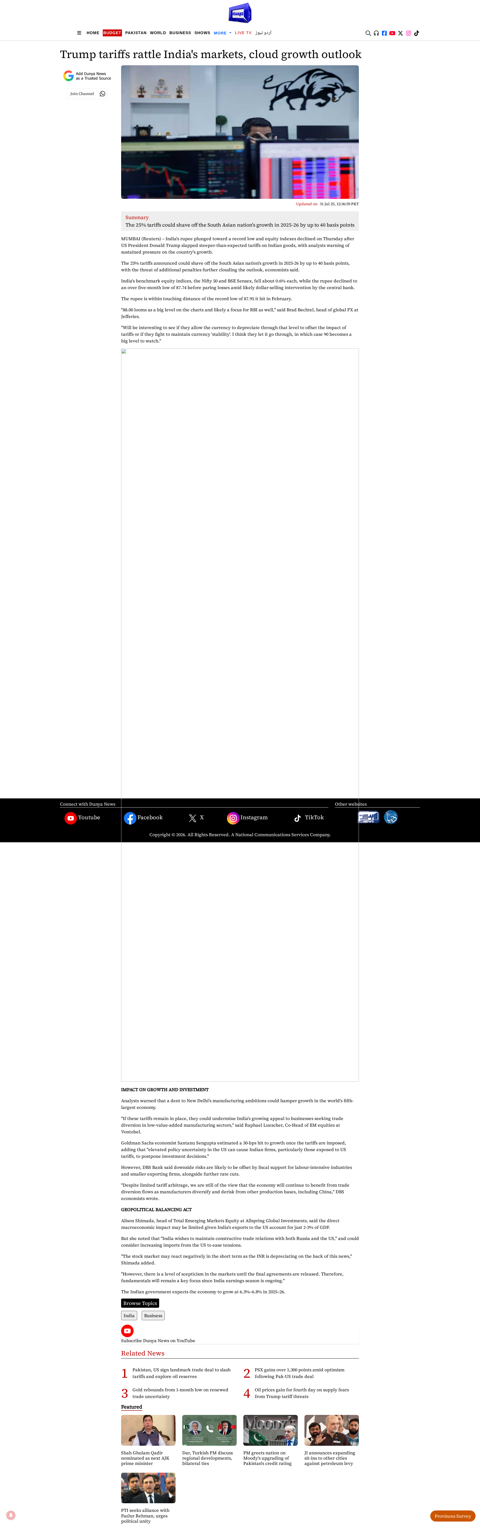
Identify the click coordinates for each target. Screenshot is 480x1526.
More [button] (221, 33)
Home (93, 33)
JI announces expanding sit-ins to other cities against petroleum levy (329, 1458)
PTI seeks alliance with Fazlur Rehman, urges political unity (145, 1515)
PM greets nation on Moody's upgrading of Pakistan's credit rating (267, 1458)
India (129, 1315)
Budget (112, 33)
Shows (202, 33)
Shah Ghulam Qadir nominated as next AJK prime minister (145, 1458)
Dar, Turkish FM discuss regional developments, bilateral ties (207, 1458)
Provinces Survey (453, 1516)
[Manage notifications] (10, 1515)
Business (180, 33)
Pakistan (136, 33)
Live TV (243, 33)
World (158, 33)
